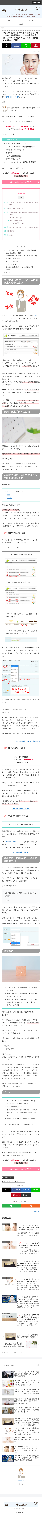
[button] (26, 1195)
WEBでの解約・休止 (16, 218)
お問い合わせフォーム (14, 842)
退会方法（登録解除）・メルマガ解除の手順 (23, 227)
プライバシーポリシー (21, 1508)
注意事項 (11, 231)
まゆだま (21, 1480)
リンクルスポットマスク (21, 809)
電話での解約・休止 (16, 220)
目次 (18, 246)
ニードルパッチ (21, 1181)
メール (9, 498)
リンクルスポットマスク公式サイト (27, 741)
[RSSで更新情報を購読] (30, 1206)
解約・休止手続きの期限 (16, 208)
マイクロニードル (8, 1177)
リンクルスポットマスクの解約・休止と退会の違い (23, 204)
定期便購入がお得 (12, 97)
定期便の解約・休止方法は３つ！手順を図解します (23, 214)
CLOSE (21, 197)
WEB (9, 491)
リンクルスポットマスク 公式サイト (21, 182)
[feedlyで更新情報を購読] (11, 1206)
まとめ (10, 235)
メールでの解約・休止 (17, 223)
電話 (8, 495)
